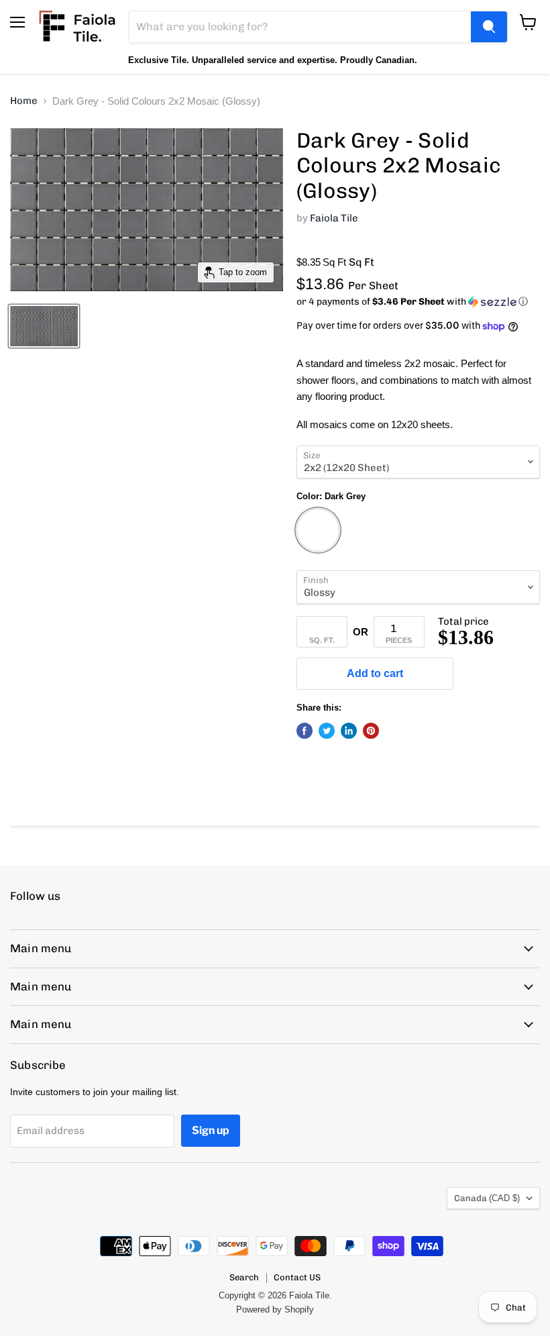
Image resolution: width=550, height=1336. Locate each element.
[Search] (489, 26)
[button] (418, 302)
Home (24, 101)
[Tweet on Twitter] (327, 731)
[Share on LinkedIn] (349, 731)
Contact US (297, 1277)
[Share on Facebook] (304, 731)
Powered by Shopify (275, 1309)
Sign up (210, 1130)
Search (244, 1277)
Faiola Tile (334, 218)
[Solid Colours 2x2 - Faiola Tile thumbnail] (44, 326)
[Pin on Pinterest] (371, 731)
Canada (487, 1198)
